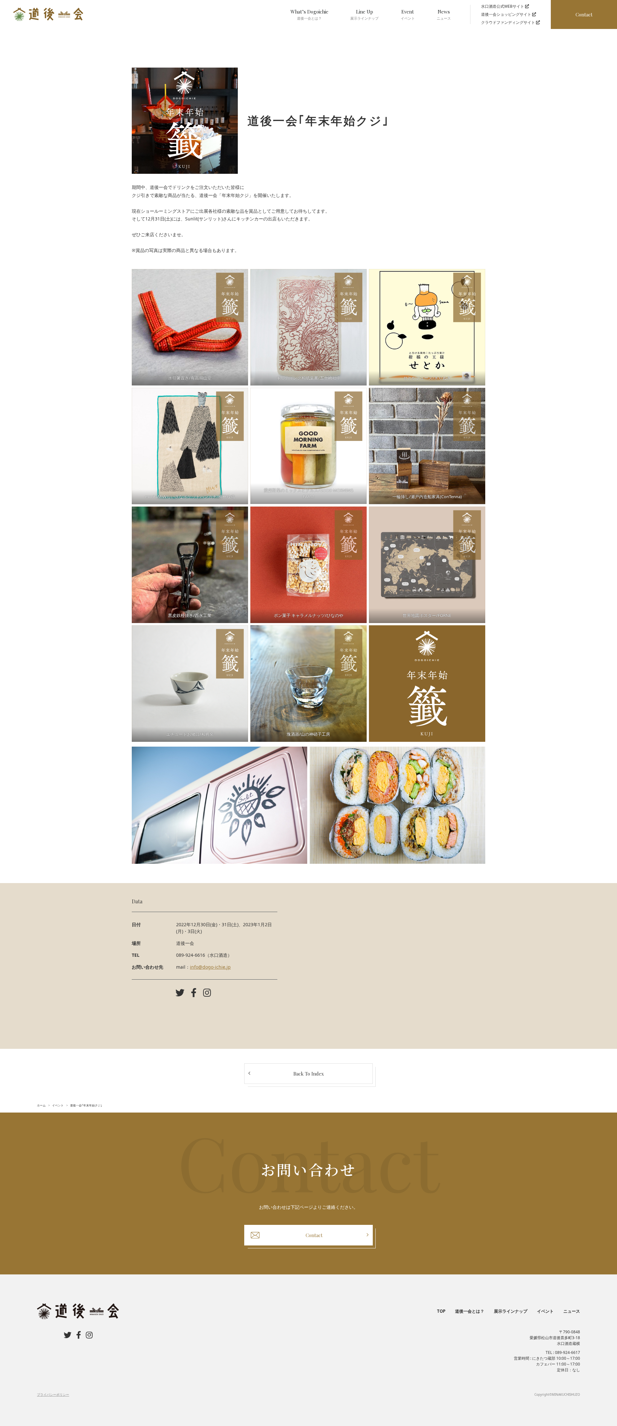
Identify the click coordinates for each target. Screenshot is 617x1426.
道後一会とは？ (469, 1311)
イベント (545, 1311)
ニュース (571, 1311)
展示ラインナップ (510, 1311)
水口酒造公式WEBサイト (503, 6)
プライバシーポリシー (53, 1394)
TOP (441, 1311)
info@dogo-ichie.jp (210, 967)
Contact (584, 14)
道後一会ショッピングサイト (506, 14)
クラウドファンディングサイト (508, 22)
